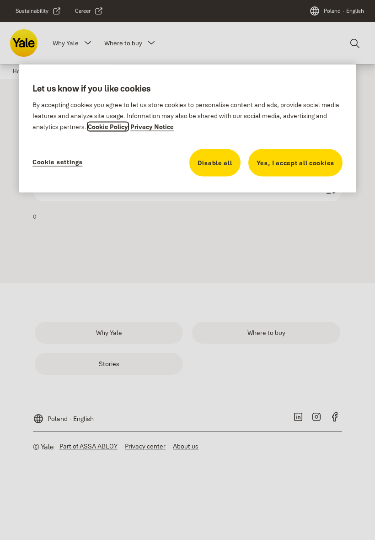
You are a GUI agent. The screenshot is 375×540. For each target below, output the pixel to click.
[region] (187, 129)
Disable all (215, 163)
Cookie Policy (108, 127)
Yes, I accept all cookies (296, 163)
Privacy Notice (152, 127)
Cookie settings (57, 162)
